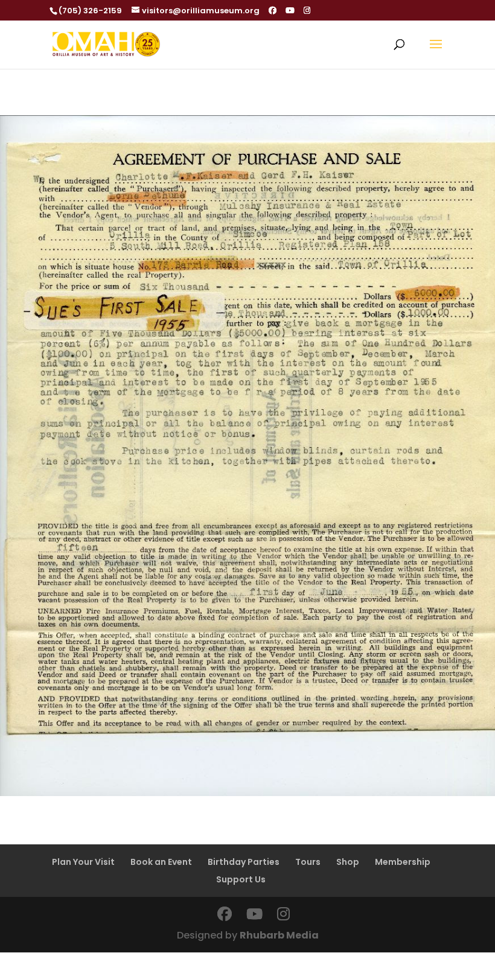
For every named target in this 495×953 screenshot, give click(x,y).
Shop (347, 862)
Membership (402, 862)
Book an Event (161, 862)
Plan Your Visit (83, 862)
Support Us (241, 879)
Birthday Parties (243, 862)
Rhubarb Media (279, 935)
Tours (308, 862)
